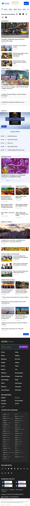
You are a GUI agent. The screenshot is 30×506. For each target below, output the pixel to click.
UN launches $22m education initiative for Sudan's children (15, 323)
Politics (17, 355)
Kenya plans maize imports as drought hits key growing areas (21, 317)
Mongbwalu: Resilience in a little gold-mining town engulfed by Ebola (13, 175)
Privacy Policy (3, 504)
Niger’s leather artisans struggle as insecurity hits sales (19, 62)
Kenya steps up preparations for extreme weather (15, 297)
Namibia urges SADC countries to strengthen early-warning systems (21, 291)
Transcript (18, 386)
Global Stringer (5, 376)
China (10, 9)
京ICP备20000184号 (18, 494)
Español (3, 400)
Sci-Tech (17, 359)
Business (4, 359)
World (15, 9)
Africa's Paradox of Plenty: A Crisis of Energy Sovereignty (13, 95)
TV (28, 9)
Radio (24, 9)
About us (4, 491)
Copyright (11, 489)
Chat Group (18, 383)
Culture (17, 362)
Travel (16, 366)
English (3, 397)
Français (3, 403)
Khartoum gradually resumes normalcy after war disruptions (20, 55)
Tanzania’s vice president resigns (19, 46)
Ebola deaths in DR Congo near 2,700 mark (12, 328)
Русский (17, 397)
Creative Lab (18, 376)
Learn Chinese (5, 390)
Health (3, 362)
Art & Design (5, 379)
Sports (3, 369)
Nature (3, 366)
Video (3, 383)
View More (26, 334)
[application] (15, 120)
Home (5, 9)
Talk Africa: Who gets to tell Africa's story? (13, 102)
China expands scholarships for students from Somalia (20, 264)
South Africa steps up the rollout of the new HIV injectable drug (14, 302)
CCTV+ (17, 403)
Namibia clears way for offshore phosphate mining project (7, 317)
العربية (3, 406)
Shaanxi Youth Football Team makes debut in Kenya (20, 272)
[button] (8, 57)
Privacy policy (19, 489)
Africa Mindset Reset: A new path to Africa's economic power (7, 291)
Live (20, 9)
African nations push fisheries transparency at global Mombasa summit (15, 240)
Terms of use (4, 489)
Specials (3, 386)
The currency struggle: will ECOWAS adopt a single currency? (14, 87)
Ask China (18, 390)
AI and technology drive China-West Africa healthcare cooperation (20, 257)
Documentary (19, 372)
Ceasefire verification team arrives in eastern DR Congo (12, 40)
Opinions (3, 372)
